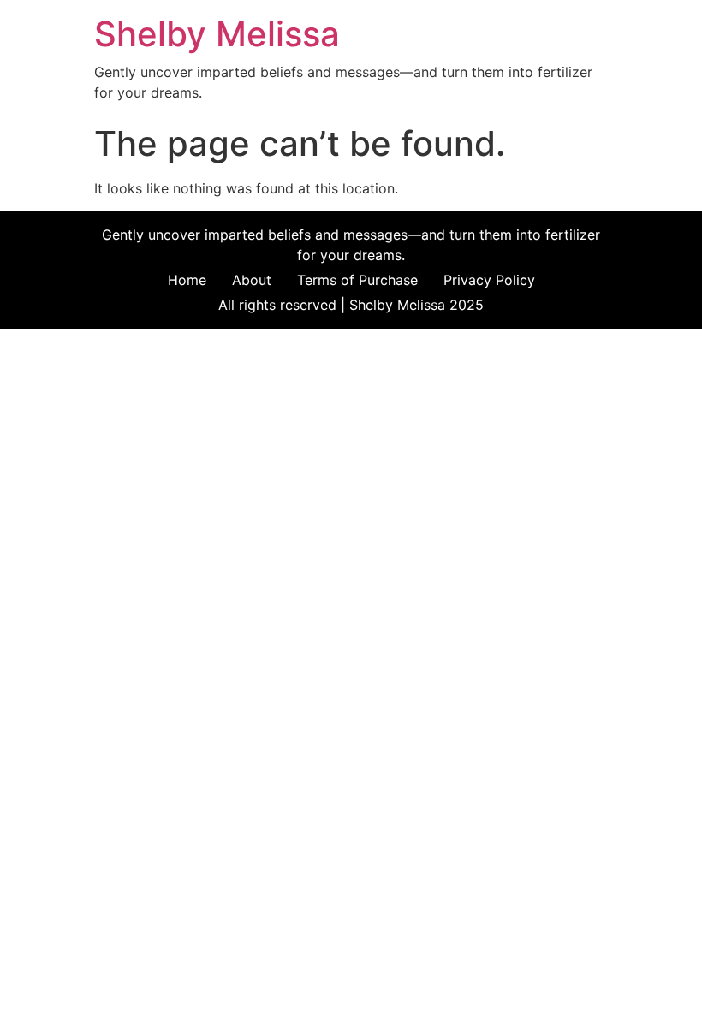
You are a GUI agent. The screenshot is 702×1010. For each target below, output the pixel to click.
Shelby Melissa (217, 34)
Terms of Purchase (357, 279)
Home (187, 279)
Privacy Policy (489, 279)
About (251, 279)
